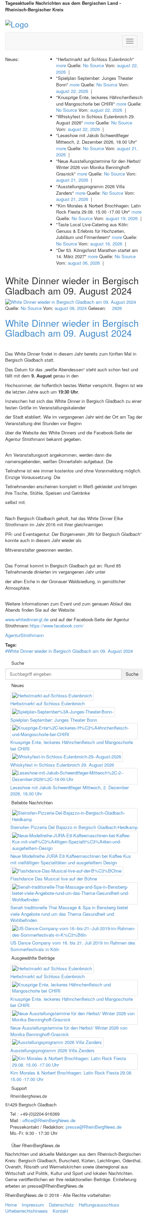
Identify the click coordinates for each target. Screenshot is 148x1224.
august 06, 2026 (84, 263)
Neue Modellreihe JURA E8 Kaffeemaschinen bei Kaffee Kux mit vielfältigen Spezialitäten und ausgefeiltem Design (70, 859)
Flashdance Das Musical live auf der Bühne (53, 878)
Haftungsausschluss (99, 1204)
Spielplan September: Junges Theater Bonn (53, 720)
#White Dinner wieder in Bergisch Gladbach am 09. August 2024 (69, 651)
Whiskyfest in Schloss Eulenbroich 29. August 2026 (62, 764)
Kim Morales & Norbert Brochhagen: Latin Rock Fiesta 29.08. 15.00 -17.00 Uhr (71, 1075)
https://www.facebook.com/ (57, 625)
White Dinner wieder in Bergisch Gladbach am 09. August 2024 (72, 328)
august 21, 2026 (72, 180)
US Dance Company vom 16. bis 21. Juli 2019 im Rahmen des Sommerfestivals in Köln (72, 945)
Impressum (33, 1204)
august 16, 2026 (106, 243)
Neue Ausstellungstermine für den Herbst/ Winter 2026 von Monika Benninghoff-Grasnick (68, 1030)
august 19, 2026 (122, 218)
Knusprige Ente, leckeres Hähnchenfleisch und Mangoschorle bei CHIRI (71, 745)
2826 (116, 308)
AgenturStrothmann (24, 635)
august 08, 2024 (71, 308)
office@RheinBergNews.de (48, 1120)
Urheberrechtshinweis (26, 1211)
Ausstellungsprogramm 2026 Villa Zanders (52, 1050)
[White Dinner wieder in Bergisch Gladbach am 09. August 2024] (74, 302)
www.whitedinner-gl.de (27, 619)
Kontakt (60, 1211)
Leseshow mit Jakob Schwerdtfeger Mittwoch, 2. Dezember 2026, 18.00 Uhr (69, 790)
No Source (93, 65)
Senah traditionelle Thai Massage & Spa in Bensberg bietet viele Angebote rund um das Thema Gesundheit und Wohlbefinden (69, 913)
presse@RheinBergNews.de (93, 1127)
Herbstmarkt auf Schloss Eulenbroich (47, 703)
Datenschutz (61, 1204)
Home (11, 1204)
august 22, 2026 (72, 91)
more (61, 65)
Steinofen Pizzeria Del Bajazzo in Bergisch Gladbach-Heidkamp (74, 827)
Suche (132, 674)
